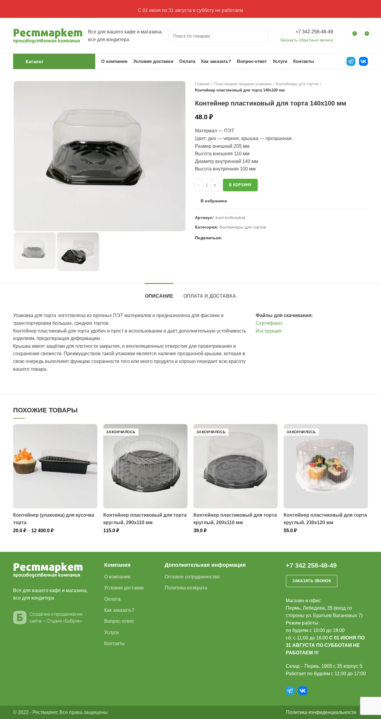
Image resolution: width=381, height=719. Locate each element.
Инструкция (269, 330)
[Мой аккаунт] (341, 36)
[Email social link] (228, 238)
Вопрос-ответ (119, 621)
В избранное (214, 201)
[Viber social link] (255, 238)
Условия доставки (124, 587)
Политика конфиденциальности (321, 712)
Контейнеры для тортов (297, 84)
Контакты (114, 643)
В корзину (240, 185)
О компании (117, 576)
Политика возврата (186, 587)
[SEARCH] (259, 36)
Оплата (112, 599)
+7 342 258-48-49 (314, 31)
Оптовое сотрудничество (192, 576)
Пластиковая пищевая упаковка (242, 84)
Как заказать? (119, 610)
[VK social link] (241, 238)
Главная (202, 84)
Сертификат (269, 323)
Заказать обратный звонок (306, 40)
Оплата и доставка (209, 296)
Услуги (111, 632)
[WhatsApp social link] (235, 238)
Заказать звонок (311, 581)
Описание (159, 296)
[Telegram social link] (248, 238)
